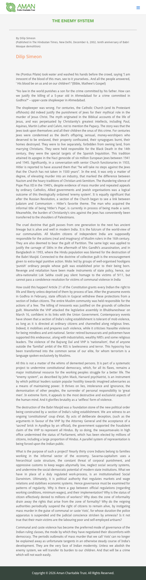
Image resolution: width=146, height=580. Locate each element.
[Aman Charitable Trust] (20, 12)
